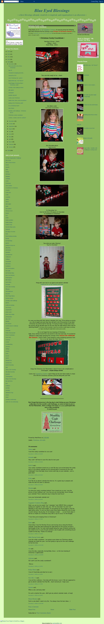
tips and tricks (9, 381)
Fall (6, 215)
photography (9, 316)
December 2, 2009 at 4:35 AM (35, 462)
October (11, 123)
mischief (8, 293)
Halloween (8, 256)
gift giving (8, 247)
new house (8, 307)
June (10, 134)
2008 (8, 150)
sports (7, 358)
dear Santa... (12, 108)
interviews (8, 263)
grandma (8, 252)
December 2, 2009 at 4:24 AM (35, 453)
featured (8, 229)
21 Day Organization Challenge (13, 158)
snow (7, 353)
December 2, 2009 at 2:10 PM (35, 566)
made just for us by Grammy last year (52, 284)
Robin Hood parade (10, 332)
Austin (7, 164)
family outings (9, 222)
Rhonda (30, 488)
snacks (7, 351)
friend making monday (11, 236)
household (8, 261)
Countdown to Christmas (12, 187)
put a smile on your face (89, 128)
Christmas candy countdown (16, 115)
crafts (7, 194)
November (11, 121)
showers (8, 346)
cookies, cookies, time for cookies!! (17, 117)
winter (7, 397)
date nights (8, 204)
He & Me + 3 (32, 578)
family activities (9, 220)
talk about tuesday (10, 371)
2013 (8, 51)
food (7, 233)
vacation (8, 390)
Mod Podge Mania (10, 296)
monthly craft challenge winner (16, 87)
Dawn (30, 522)
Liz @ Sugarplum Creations (48, 29)
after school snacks (10, 162)
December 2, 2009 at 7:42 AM (35, 533)
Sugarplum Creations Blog (36, 503)
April (10, 139)
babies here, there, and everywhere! (17, 100)
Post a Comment (33, 607)
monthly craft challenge (11, 300)
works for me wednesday (12, 401)
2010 (8, 59)
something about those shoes (90, 114)
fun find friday (9, 240)
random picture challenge (12, 325)
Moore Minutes (32, 599)
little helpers (8, 279)
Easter (7, 213)
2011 (8, 56)
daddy (7, 199)
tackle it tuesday (10, 365)
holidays (8, 259)
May (10, 136)
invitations (8, 266)
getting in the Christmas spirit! (16, 103)
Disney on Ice (9, 210)
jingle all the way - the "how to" (16, 80)
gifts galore (11, 90)
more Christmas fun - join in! (15, 78)
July (10, 131)
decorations (8, 208)
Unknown (31, 558)
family (7, 217)
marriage (8, 284)
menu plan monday (10, 286)
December (11, 64)
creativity (8, 197)
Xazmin (30, 587)
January (11, 147)
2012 (8, 54)
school (7, 342)
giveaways (8, 250)
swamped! (11, 92)
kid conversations (10, 268)
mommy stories (9, 298)
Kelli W (30, 465)
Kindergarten (9, 277)
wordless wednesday (11, 399)
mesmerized (86, 75)
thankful (8, 374)
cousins (8, 190)
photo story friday (10, 314)
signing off (78, 124)
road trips (8, 330)
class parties (9, 185)
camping (8, 178)
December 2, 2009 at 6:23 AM (35, 475)
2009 (8, 62)
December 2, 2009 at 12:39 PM (35, 554)
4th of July (8, 160)
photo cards (9, 312)
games (7, 243)
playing (7, 321)
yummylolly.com (57, 623)
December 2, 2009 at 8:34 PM (35, 595)
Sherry (30, 449)
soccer (7, 355)
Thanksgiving (9, 376)
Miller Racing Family (34, 537)
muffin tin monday (10, 305)
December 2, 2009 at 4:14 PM (35, 574)
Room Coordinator (10, 335)
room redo (8, 337)
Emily (30, 478)
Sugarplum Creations (42, 374)
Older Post (72, 609)
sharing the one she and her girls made (42, 33)
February (11, 144)
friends (7, 238)
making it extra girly (87, 138)
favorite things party (10, 227)
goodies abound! (13, 95)
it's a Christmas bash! (14, 105)
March (10, 141)
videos (7, 395)
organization (9, 309)
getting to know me (10, 245)
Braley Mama (32, 570)
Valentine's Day (9, 392)
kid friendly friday (10, 273)
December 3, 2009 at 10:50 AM (35, 603)
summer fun (9, 362)
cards (7, 181)
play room (8, 319)
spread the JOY (12, 75)
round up (8, 339)
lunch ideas (8, 282)
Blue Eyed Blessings (52, 10)
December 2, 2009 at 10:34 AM (35, 545)
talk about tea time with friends (90, 104)
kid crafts (8, 270)
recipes (7, 328)
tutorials (8, 388)
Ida (29, 548)
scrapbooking (9, 344)
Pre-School (8, 323)
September (12, 126)
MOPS (7, 302)
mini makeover (9, 291)
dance (7, 201)
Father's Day (9, 224)
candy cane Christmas (14, 97)
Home (52, 609)
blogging (8, 176)
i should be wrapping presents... (16, 72)
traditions (8, 385)
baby (7, 169)
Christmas (8, 183)
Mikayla (7, 289)
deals (7, 206)
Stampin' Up (9, 360)
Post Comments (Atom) (44, 613)
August (11, 128)
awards (7, 167)
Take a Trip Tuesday (11, 369)
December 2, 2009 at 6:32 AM (35, 484)
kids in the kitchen (10, 275)
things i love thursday (11, 378)
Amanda (30, 457)
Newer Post (31, 609)
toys (7, 383)
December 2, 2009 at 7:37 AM (35, 519)
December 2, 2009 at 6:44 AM (35, 499)
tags (7, 367)
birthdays (8, 174)
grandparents (9, 254)
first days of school (10, 231)
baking (7, 171)
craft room (8, 192)
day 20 (10, 70)
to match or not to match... (89, 85)
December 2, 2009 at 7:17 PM (35, 584)
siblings (7, 348)
